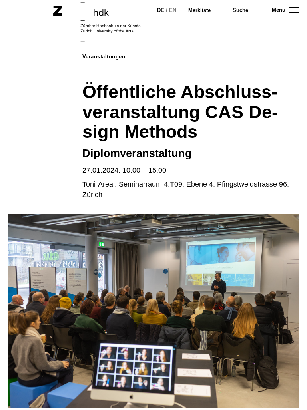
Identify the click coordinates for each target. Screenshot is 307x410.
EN (172, 10)
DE (160, 10)
